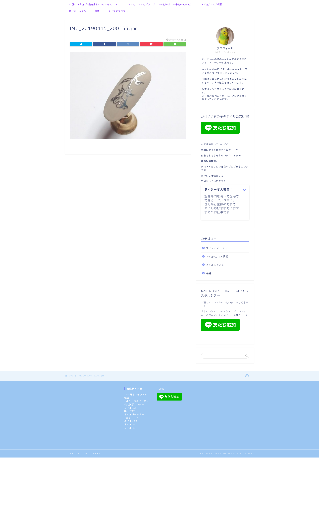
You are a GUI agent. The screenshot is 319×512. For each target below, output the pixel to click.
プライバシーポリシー (77, 453)
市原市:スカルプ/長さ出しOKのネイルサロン (94, 4)
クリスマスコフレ (118, 11)
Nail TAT (129, 411)
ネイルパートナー (134, 414)
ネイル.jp (129, 427)
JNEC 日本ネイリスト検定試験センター (136, 403)
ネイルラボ (130, 407)
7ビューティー (132, 417)
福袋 (97, 11)
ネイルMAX (130, 421)
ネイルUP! (130, 424)
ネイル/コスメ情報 (211, 4)
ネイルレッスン (77, 11)
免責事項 (97, 453)
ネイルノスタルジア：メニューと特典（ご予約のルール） (160, 4)
